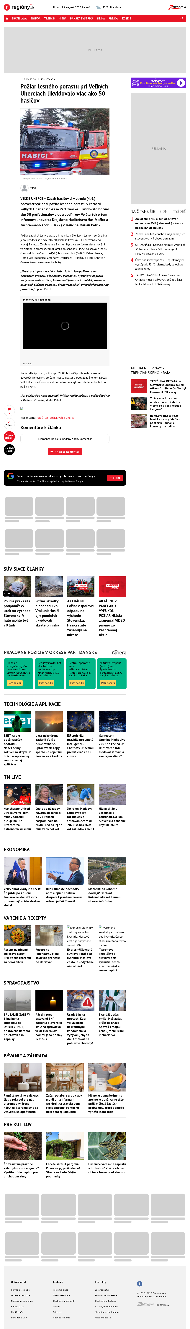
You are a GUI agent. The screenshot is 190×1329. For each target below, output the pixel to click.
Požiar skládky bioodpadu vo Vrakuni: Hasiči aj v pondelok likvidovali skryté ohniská (47, 613)
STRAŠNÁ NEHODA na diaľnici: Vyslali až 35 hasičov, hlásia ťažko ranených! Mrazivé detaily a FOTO (160, 249)
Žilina (101, 18)
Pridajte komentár (67, 451)
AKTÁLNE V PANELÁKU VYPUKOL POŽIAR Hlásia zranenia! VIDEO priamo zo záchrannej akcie (112, 618)
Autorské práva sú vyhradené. (152, 1296)
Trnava (35, 18)
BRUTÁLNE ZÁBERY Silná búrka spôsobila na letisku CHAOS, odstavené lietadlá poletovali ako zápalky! (17, 1027)
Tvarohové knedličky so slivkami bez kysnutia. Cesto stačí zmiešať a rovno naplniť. (109, 960)
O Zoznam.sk (18, 1282)
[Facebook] (139, 1284)
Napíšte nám (17, 1312)
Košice (126, 18)
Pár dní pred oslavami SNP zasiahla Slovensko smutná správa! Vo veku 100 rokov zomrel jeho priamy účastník (48, 1027)
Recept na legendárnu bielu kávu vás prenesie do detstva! (47, 956)
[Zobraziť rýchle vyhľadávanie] (182, 18)
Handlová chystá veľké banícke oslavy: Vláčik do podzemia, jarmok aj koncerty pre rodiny (166, 421)
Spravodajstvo (102, 1289)
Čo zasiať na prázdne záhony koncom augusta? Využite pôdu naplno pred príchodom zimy (22, 1170)
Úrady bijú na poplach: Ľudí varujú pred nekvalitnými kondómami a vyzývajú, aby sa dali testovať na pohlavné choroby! (80, 1029)
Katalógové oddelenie (106, 1306)
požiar (53, 417)
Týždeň (179, 211)
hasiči (40, 417)
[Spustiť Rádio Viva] (158, 80)
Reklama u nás (60, 1289)
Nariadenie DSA (19, 1317)
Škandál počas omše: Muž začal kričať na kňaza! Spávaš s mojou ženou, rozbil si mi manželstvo (111, 1025)
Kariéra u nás (17, 1306)
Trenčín (49, 18)
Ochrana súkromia (20, 1295)
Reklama (58, 1282)
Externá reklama (61, 1295)
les (46, 417)
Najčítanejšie (143, 211)
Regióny (41, 79)
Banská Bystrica (81, 18)
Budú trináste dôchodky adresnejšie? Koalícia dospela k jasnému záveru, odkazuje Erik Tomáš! (64, 895)
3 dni (164, 211)
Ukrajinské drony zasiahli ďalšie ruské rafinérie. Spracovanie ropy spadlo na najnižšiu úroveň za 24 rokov (48, 746)
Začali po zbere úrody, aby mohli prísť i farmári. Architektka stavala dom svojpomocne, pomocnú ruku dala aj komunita (64, 1103)
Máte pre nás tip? (103, 1317)
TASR (33, 188)
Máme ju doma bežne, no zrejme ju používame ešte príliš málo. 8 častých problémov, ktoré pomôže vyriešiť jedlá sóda (106, 1103)
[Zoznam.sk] (147, 1305)
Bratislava (19, 18)
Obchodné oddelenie (106, 1301)
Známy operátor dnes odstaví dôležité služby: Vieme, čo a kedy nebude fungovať (165, 404)
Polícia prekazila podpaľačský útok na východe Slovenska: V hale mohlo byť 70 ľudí (17, 613)
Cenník (56, 1306)
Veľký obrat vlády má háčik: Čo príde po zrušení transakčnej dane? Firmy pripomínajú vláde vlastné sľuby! (22, 897)
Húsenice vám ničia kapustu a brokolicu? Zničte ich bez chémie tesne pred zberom (107, 1168)
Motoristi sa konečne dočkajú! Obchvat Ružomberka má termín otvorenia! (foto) (104, 895)
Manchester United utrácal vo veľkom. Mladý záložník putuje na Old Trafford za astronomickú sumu (17, 819)
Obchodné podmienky (64, 1301)
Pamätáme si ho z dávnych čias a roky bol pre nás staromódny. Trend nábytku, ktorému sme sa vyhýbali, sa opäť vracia (22, 1103)
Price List (57, 1312)
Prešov (113, 18)
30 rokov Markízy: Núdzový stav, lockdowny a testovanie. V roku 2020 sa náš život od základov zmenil (80, 819)
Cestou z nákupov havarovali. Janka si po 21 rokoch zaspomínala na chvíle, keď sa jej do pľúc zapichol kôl (48, 819)
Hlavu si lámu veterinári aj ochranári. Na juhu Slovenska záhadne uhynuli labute (112, 817)
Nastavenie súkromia (22, 1301)
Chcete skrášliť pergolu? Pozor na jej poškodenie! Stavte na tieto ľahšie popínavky (63, 1170)
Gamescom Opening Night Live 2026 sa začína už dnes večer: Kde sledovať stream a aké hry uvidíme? (112, 746)
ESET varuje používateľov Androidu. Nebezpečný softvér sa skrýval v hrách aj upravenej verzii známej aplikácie (17, 750)
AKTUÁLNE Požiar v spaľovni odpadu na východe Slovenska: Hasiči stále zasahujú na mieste (80, 618)
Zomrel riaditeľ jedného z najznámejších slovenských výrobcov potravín (160, 236)
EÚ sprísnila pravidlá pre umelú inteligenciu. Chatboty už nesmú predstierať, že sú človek (80, 746)
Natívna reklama (61, 1317)
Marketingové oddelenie (107, 1312)
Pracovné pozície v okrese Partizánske (50, 652)
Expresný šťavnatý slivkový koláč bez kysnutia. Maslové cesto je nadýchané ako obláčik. (80, 958)
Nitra (62, 18)
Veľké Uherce (66, 417)
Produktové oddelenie (106, 1295)
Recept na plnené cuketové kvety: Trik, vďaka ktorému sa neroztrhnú (17, 956)
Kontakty (100, 1282)
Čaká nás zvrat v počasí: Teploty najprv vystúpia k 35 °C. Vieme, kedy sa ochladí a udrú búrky (159, 264)
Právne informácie (20, 1289)
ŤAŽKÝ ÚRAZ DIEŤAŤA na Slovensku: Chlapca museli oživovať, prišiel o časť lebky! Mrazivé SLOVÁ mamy (158, 279)
